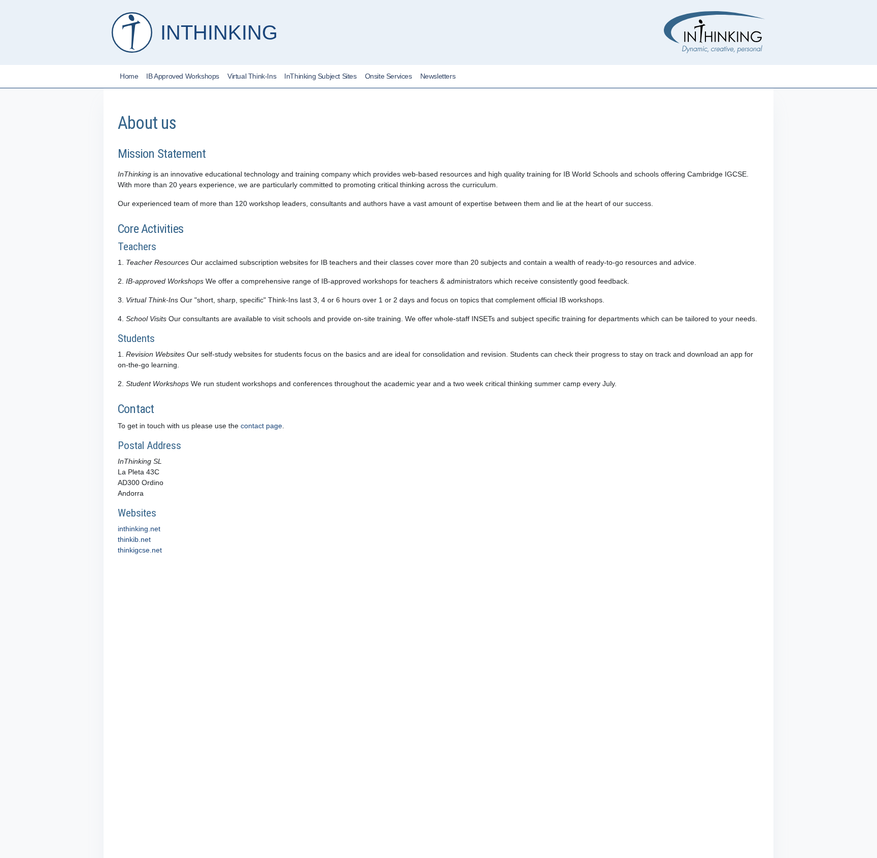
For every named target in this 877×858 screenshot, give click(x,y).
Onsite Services (388, 76)
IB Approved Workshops (182, 76)
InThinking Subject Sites (320, 76)
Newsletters (438, 76)
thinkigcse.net (140, 550)
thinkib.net (134, 539)
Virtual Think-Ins (251, 76)
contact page (261, 426)
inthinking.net (139, 529)
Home (129, 76)
